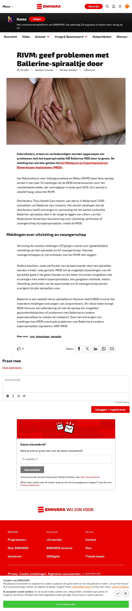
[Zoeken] (107, 6)
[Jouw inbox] (114, 6)
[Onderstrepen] (18, 396)
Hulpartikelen (102, 36)
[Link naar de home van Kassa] (10, 19)
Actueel (40, 36)
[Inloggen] (120, 6)
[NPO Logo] (127, 6)
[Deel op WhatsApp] (103, 349)
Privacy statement (29, 485)
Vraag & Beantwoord (69, 36)
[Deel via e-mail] (112, 349)
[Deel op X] (87, 349)
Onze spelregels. (12, 367)
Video (26, 36)
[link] (32, 336)
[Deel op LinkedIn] (95, 349)
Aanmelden (32, 469)
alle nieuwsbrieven (90, 477)
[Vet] (7, 396)
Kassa (21, 19)
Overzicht (10, 36)
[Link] (24, 396)
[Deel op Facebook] (79, 349)
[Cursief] (13, 396)
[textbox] (66, 384)
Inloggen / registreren (110, 409)
